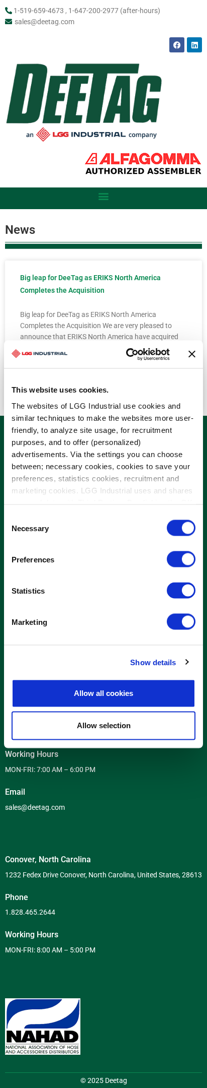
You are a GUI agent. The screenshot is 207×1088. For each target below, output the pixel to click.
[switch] (181, 559)
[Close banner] (191, 354)
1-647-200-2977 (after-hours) (114, 11)
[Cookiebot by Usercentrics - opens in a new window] (128, 354)
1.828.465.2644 (30, 912)
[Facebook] (176, 44)
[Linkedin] (194, 44)
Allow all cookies (103, 693)
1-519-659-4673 (38, 11)
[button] (103, 195)
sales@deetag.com (44, 22)
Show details (153, 662)
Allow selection (104, 725)
